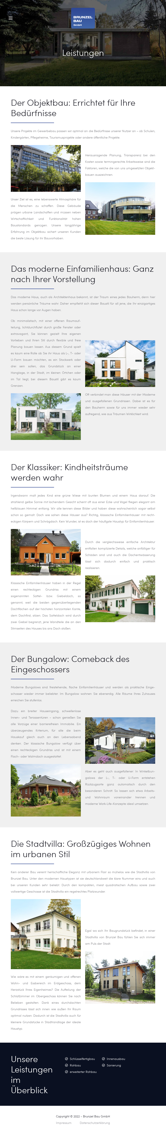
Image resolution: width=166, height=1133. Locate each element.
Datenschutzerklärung (95, 1123)
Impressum (64, 1123)
